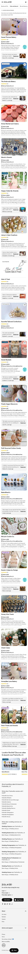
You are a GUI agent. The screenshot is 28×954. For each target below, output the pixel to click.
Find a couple (5, 892)
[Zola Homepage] (8, 2)
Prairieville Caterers (6, 802)
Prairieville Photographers (8, 814)
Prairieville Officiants (6, 797)
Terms (3, 936)
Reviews (4, 916)
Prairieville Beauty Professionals (9, 804)
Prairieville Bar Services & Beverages (10, 799)
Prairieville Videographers (8, 812)
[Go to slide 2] (13, 34)
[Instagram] (9, 904)
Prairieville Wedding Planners (8, 808)
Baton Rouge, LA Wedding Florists (10, 868)
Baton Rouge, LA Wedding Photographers (12, 847)
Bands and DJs (4, 6)
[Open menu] (2, 2)
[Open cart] (26, 2)
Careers (3, 919)
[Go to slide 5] (16, 78)
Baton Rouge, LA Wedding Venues (10, 874)
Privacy (3, 934)
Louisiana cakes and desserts (8, 10)
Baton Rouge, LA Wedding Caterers (10, 828)
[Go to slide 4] (15, 34)
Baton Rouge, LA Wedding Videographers (11, 853)
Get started (7, 899)
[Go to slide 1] (12, 34)
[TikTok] (12, 904)
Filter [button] (15, 950)
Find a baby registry (6, 894)
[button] (24, 20)
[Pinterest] (5, 904)
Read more (15, 56)
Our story (4, 914)
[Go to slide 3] (14, 34)
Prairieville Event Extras (7, 795)
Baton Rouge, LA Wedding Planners (10, 841)
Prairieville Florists (6, 810)
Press (3, 921)
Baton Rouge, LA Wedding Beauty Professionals (13, 862)
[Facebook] (2, 904)
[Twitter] (7, 904)
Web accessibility (6, 941)
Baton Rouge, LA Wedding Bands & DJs (11, 835)
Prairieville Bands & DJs (7, 806)
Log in (3, 890)
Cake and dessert (14, 6)
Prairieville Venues (6, 816)
